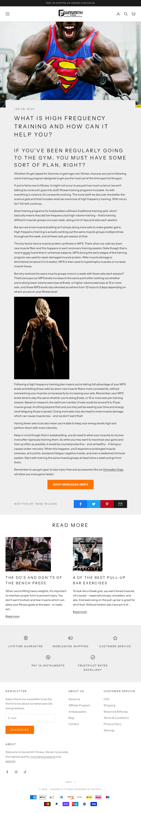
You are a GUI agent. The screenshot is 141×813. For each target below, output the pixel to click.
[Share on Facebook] (80, 504)
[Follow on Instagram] (16, 772)
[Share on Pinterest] (107, 504)
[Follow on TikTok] (25, 772)
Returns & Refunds (116, 711)
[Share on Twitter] (93, 504)
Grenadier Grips (113, 469)
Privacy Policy (112, 724)
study (26, 252)
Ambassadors (77, 711)
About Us (74, 699)
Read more (12, 616)
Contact (73, 724)
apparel (10, 761)
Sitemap (109, 730)
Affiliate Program (79, 705)
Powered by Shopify (88, 789)
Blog (71, 718)
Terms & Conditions (116, 718)
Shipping (109, 705)
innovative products (43, 756)
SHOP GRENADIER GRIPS (70, 484)
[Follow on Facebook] (7, 772)
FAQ (106, 699)
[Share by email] (120, 504)
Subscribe (19, 729)
